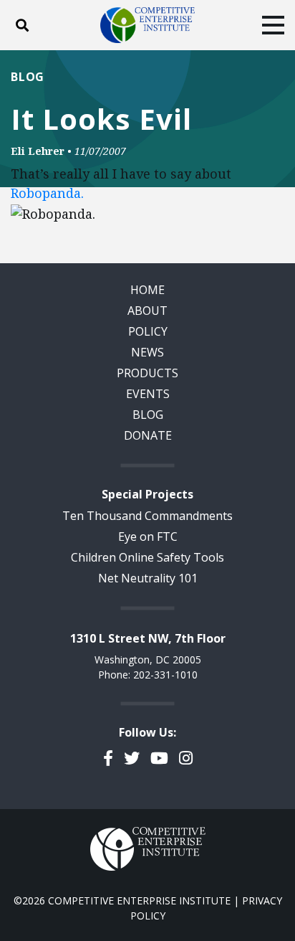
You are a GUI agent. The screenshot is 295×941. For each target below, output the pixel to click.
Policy (148, 331)
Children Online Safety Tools (147, 557)
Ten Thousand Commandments (147, 516)
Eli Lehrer (37, 151)
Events (148, 394)
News (147, 352)
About (147, 310)
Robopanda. (47, 193)
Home (147, 290)
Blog (27, 77)
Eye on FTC (148, 536)
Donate (148, 435)
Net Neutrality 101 (148, 578)
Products (147, 373)
